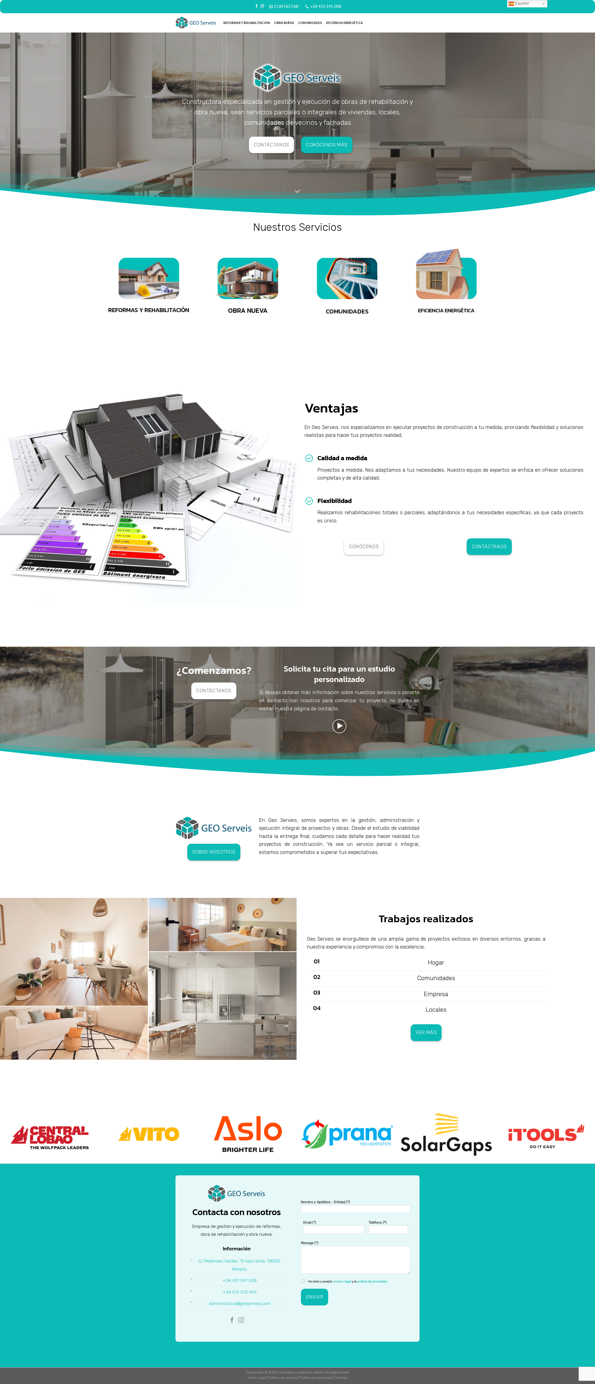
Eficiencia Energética (344, 23)
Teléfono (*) (378, 1223)
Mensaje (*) (309, 1243)
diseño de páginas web (331, 1372)
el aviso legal (342, 1281)
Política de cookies (282, 1378)
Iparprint (306, 1372)
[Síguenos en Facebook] (256, 6)
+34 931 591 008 (240, 1280)
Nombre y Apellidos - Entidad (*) (325, 1202)
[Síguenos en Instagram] (262, 6)
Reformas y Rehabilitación (246, 23)
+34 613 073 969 (240, 1292)
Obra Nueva (284, 23)
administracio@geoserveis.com (239, 1303)
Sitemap (341, 1378)
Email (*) (309, 1223)
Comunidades (310, 23)
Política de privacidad (316, 1378)
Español (521, 3)
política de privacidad (372, 1281)
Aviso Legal (256, 1378)
